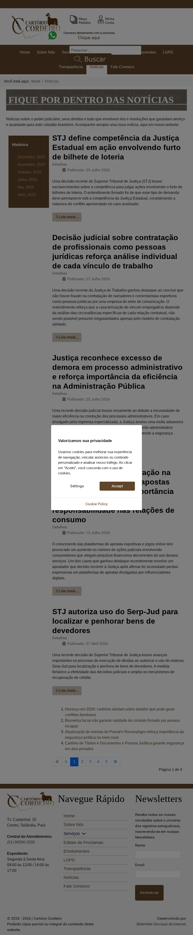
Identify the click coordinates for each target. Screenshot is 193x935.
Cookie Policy (96, 504)
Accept (117, 486)
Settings (77, 486)
